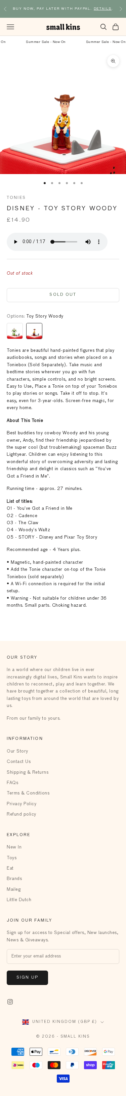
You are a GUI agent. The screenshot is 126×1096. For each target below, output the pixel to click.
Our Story (17, 751)
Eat (10, 868)
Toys (11, 858)
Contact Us (19, 762)
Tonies (16, 198)
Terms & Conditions (28, 793)
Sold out (62, 295)
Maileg (13, 889)
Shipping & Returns (27, 772)
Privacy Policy (21, 804)
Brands (14, 879)
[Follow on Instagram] (10, 1001)
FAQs (12, 783)
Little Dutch (19, 900)
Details (103, 6)
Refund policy (21, 814)
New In (14, 847)
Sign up (27, 978)
